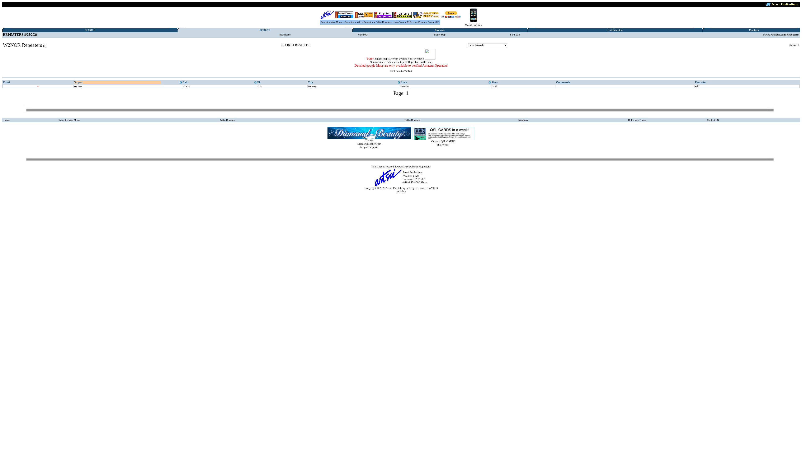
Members (754, 30)
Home (7, 120)
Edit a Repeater (384, 22)
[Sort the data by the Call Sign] (255, 82)
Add (697, 86)
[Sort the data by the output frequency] (181, 82)
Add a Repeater (365, 22)
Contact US (433, 22)
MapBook (399, 22)
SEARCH (89, 30)
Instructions (285, 34)
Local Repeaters (615, 30)
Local (494, 86)
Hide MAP (363, 34)
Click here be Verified (401, 71)
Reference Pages (416, 22)
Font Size (515, 34)
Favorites (349, 22)
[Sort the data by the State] (490, 82)
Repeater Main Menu (331, 22)
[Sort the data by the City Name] (399, 82)
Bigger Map (439, 34)
